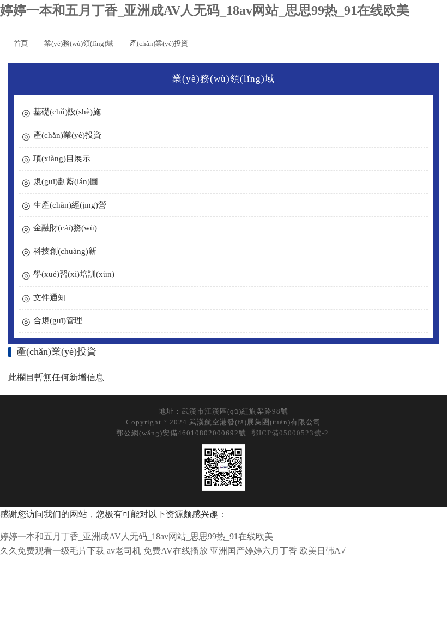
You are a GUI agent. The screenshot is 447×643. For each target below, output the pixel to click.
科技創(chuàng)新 (64, 251)
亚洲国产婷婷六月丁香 (253, 550)
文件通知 (49, 297)
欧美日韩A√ (322, 550)
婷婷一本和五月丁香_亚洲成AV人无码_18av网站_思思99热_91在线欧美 (204, 10)
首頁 (21, 43)
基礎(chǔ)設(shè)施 (67, 111)
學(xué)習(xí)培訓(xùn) (73, 274)
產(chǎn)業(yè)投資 (159, 43)
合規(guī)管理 (57, 320)
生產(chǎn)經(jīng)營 (69, 205)
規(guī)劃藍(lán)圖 (65, 181)
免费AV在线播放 (175, 550)
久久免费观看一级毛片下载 (52, 550)
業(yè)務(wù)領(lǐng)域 (78, 43)
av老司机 (124, 550)
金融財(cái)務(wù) (65, 227)
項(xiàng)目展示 (61, 158)
